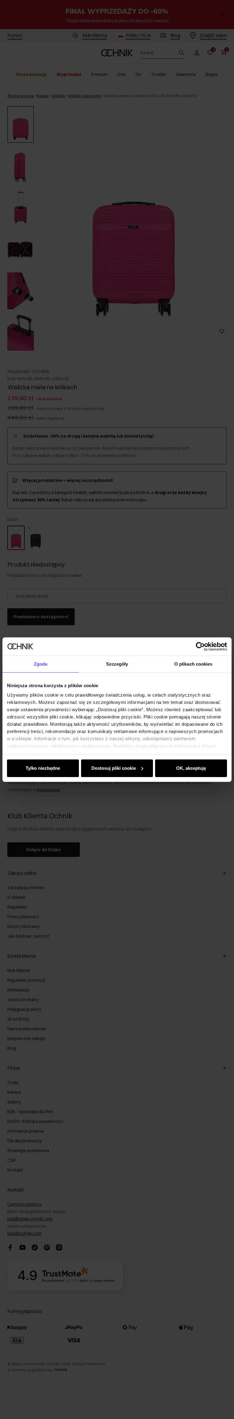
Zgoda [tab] (41, 664)
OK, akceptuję (191, 768)
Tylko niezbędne (43, 768)
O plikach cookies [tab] (193, 664)
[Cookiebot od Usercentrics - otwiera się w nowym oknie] (200, 646)
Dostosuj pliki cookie (113, 768)
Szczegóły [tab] (117, 664)
